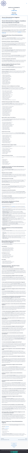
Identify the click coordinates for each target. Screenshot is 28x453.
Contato (14, 447)
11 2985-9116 (14, 10)
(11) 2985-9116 (13, 206)
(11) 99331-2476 (6, 428)
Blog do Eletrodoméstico (14, 445)
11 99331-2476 (14, 14)
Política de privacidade (14, 444)
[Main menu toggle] (26, 3)
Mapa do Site (14, 446)
